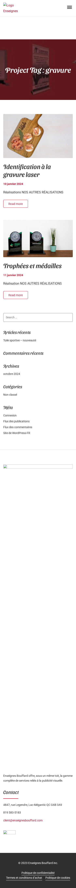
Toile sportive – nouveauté (19, 340)
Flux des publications (16, 421)
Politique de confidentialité (38, 872)
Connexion (10, 415)
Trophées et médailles (32, 265)
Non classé (10, 394)
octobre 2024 (11, 373)
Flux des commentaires (17, 427)
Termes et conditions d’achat (24, 877)
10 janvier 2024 (13, 184)
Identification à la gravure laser (27, 170)
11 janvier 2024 (13, 275)
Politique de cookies (57, 877)
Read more (15, 204)
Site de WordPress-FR (16, 433)
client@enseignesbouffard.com (23, 820)
